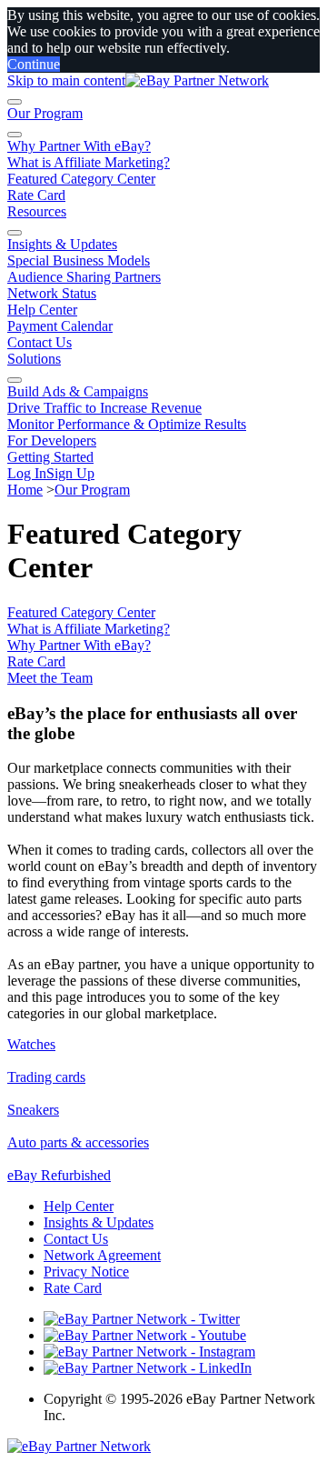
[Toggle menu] (14, 102)
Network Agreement (102, 1255)
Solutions (34, 358)
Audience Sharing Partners (84, 277)
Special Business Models (78, 260)
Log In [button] (26, 473)
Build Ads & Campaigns (77, 391)
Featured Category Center (81, 178)
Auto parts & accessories (78, 1142)
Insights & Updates (62, 244)
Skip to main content (66, 80)
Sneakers (33, 1109)
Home (25, 489)
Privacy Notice (86, 1271)
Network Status (51, 293)
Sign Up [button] (70, 473)
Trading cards (46, 1077)
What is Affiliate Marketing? (88, 162)
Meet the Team (50, 678)
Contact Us (39, 342)
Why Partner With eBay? (79, 146)
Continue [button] (33, 64)
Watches (31, 1044)
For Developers (51, 440)
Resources (36, 211)
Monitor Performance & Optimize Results (126, 424)
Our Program (45, 113)
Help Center (42, 309)
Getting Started (50, 457)
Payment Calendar (60, 326)
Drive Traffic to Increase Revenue (104, 408)
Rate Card (36, 195)
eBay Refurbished (59, 1175)
